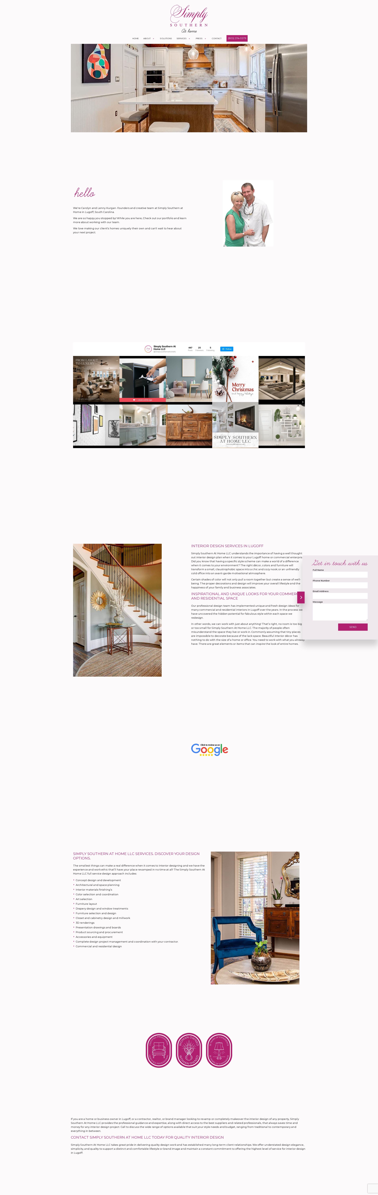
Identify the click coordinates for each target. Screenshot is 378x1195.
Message (318, 602)
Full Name (318, 570)
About (147, 38)
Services (181, 38)
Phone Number (321, 580)
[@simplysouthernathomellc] (148, 349)
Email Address (321, 591)
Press (199, 38)
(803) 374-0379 (237, 38)
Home (135, 38)
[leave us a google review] (209, 749)
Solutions (166, 38)
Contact (216, 38)
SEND (353, 627)
